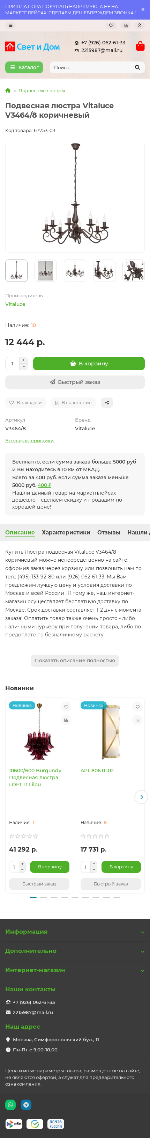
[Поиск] (137, 67)
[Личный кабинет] (139, 25)
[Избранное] (111, 25)
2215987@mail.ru (101, 50)
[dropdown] (10, 25)
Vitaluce (15, 304)
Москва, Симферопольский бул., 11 (56, 1039)
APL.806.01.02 (97, 770)
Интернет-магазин (35, 969)
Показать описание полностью (75, 660)
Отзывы (108, 532)
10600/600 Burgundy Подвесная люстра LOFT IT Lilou (35, 777)
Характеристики (66, 532)
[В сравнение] (66, 720)
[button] (9, 797)
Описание (20, 532)
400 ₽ (44, 485)
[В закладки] (66, 706)
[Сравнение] (125, 25)
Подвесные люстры (41, 90)
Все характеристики (29, 440)
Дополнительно (31, 950)
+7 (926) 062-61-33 (103, 42)
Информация (26, 931)
